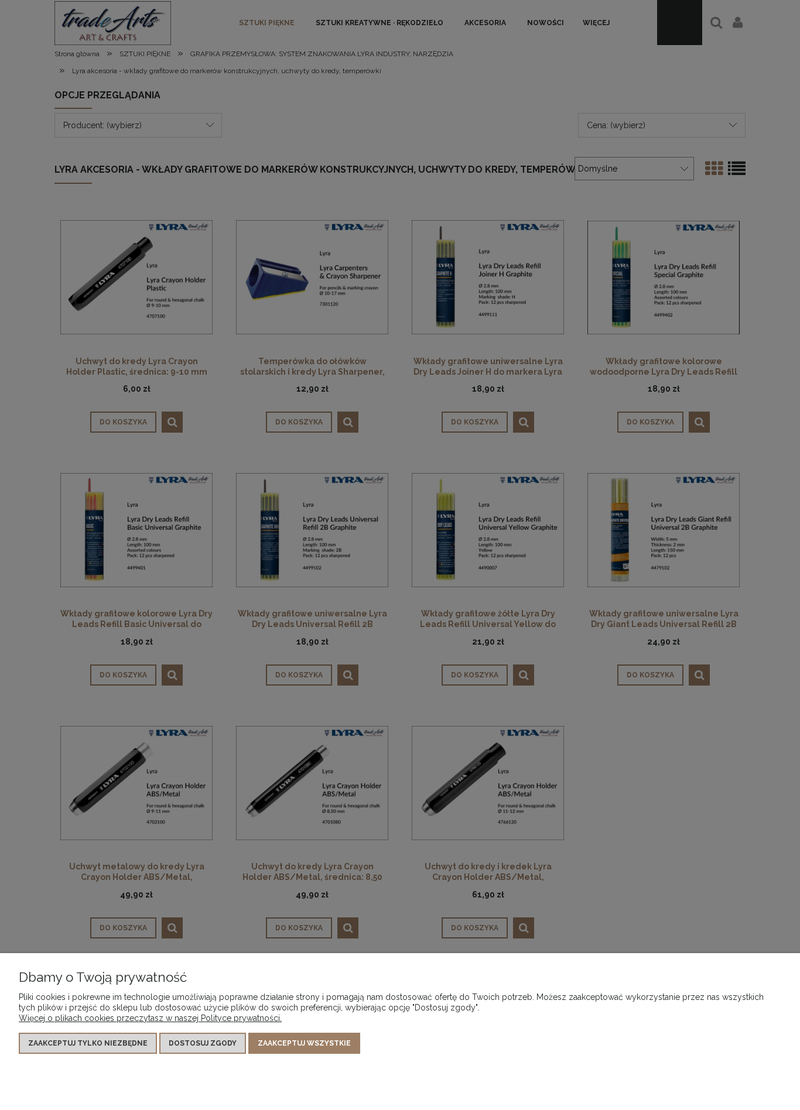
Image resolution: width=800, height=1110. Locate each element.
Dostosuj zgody (203, 1043)
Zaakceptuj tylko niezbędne (88, 1043)
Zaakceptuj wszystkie (304, 1043)
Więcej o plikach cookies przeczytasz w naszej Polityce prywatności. (150, 1018)
